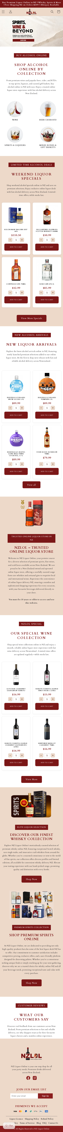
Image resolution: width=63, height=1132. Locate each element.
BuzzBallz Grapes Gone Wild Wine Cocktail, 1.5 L (16, 454)
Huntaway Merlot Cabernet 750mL (47, 744)
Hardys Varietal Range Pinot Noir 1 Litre (47, 690)
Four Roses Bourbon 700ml (47, 453)
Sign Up (45, 1096)
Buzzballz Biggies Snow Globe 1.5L (16, 398)
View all (31, 484)
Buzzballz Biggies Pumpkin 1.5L (47, 398)
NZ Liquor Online (41, 1129)
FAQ (44, 1123)
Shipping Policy (32, 1119)
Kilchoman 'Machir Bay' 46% (16, 230)
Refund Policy (47, 1119)
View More (32, 779)
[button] (3, 12)
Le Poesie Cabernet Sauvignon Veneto (16, 690)
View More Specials (31, 318)
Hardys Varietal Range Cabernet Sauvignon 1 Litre (16, 745)
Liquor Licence (16, 1119)
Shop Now (31, 879)
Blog (38, 1123)
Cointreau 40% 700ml (16, 284)
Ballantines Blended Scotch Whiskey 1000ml (47, 230)
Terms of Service (27, 1123)
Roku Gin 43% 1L (47, 284)
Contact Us (53, 1123)
